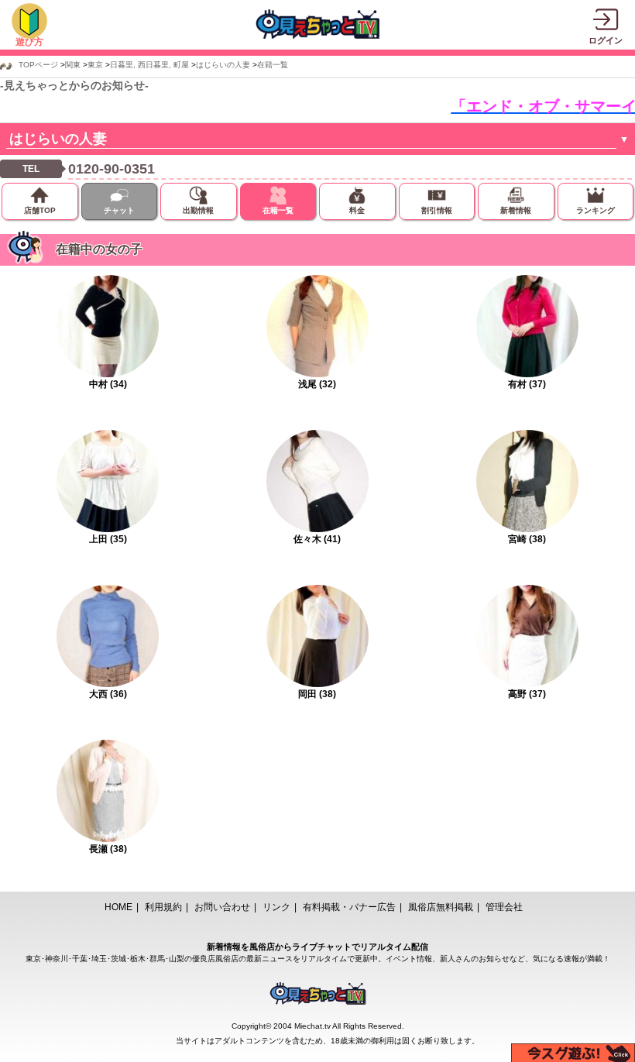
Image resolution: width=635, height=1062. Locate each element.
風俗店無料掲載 (440, 907)
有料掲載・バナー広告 (349, 907)
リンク (276, 907)
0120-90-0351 (111, 169)
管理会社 (504, 907)
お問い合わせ (222, 907)
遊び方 (29, 41)
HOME (118, 907)
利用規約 (163, 907)
